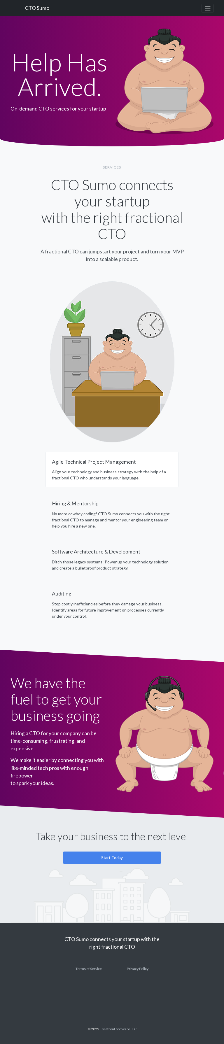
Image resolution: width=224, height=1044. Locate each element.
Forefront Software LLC (118, 1029)
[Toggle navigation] (208, 8)
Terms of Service (89, 968)
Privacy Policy (137, 968)
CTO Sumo (37, 8)
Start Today (112, 857)
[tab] (112, 470)
